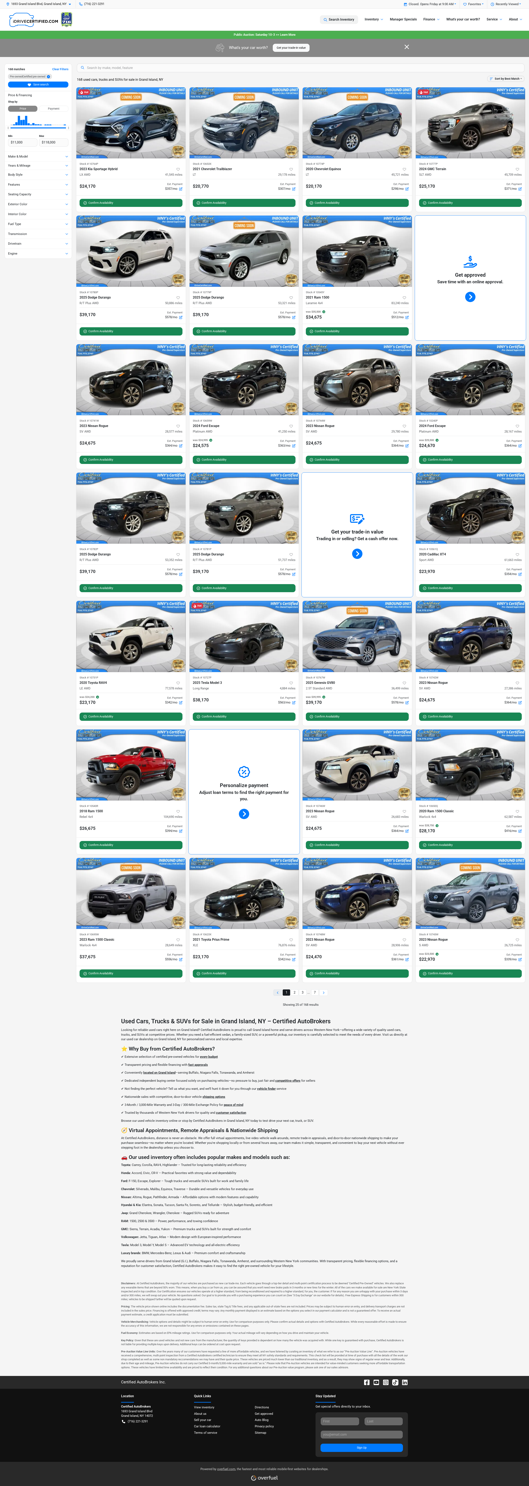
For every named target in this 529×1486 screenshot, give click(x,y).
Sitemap (260, 1433)
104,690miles (172, 817)
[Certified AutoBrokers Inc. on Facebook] (365, 1382)
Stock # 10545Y (315, 292)
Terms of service (205, 1433)
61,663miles (513, 560)
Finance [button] (429, 19)
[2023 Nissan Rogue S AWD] (470, 893)
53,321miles (286, 303)
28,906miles (400, 945)
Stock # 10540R (89, 806)
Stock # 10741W (89, 420)
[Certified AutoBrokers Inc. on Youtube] (374, 1382)
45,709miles (513, 175)
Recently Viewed (507, 4)
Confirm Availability (100, 202)
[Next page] (323, 992)
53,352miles (173, 560)
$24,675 (87, 443)
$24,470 (314, 956)
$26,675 (87, 828)
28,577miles (173, 431)
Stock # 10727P (202, 677)
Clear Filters (60, 69)
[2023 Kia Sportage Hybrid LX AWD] (131, 122)
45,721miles (400, 175)
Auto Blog (261, 1420)
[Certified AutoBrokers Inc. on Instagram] (384, 1382)
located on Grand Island (159, 1072)
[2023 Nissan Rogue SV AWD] (131, 379)
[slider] (8, 127)
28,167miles (513, 431)
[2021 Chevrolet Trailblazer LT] (244, 122)
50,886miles (173, 303)
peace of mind (233, 1105)
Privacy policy (264, 1426)
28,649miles (173, 945)
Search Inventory (341, 19)
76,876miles (286, 945)
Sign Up (362, 1447)
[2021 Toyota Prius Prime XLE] (244, 893)
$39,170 (87, 314)
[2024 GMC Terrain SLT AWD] (470, 122)
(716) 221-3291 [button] (94, 4)
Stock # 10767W (315, 677)
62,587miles (513, 817)
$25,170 (427, 186)
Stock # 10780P (89, 292)
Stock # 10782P (89, 549)
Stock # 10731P (89, 677)
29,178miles (286, 175)
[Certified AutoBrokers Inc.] (41, 19)
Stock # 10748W (315, 934)
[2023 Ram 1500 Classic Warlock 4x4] (131, 893)
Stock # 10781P (202, 549)
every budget (209, 1057)
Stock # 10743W (428, 934)
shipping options (214, 1097)
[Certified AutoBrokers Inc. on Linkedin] (403, 1382)
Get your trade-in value (291, 47)
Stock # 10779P (202, 292)
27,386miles (513, 688)
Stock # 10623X (202, 934)
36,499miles (400, 688)
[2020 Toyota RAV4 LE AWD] (131, 636)
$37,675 (87, 956)
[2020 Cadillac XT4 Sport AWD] (470, 508)
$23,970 (427, 571)
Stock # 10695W (89, 934)
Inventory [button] (372, 19)
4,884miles (287, 688)
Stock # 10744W (315, 420)
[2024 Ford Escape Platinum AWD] (244, 379)
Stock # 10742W (428, 677)
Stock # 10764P (89, 163)
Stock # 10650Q (428, 806)
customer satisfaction (231, 1113)
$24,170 (87, 186)
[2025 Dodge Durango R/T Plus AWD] (131, 251)
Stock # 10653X (202, 163)
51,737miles (286, 560)
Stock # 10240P (428, 420)
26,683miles (400, 817)
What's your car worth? (463, 19)
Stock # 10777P (428, 163)
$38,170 (201, 699)
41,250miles (286, 431)
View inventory (204, 1407)
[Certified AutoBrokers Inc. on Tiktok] (393, 1382)
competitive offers (287, 1081)
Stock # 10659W (202, 420)
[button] (40, 4)
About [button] (513, 19)
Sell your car (202, 1420)
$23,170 (201, 956)
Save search (41, 84)
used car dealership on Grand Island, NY (153, 1039)
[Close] (407, 47)
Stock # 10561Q (428, 549)
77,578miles (173, 688)
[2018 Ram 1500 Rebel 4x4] (131, 765)
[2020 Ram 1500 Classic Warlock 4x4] (470, 765)
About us (200, 1414)
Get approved (264, 1414)
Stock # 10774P (315, 163)
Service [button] (492, 19)
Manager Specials (403, 19)
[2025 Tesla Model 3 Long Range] (244, 636)
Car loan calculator (207, 1426)
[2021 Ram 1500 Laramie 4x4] (357, 251)
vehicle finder (266, 1089)
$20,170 (314, 186)
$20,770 (201, 186)
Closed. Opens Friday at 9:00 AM (431, 4)
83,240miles (400, 303)
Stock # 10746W (315, 806)
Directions (262, 1407)
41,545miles (173, 175)
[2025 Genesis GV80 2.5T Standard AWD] (357, 636)
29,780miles (400, 431)
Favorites (474, 4)
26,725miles (513, 945)
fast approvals (198, 1065)
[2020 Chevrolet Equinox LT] (357, 122)
